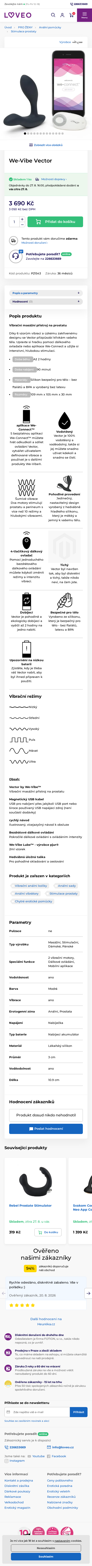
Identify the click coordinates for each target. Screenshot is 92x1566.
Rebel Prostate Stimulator (30, 1206)
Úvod (8, 27)
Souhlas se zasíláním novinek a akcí (26, 1420)
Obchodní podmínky (62, 1507)
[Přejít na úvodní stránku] (17, 15)
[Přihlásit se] (62, 15)
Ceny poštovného (60, 1480)
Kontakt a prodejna (18, 1480)
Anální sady (67, 885)
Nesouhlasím (46, 1548)
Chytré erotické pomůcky (33, 901)
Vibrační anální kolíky (31, 885)
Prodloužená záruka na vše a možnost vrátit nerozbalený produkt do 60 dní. (44, 1372)
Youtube (38, 1456)
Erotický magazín (17, 1507)
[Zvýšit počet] (22, 219)
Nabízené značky (60, 1502)
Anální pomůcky (50, 27)
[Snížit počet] (22, 224)
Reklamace (12, 1496)
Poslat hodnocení (48, 1129)
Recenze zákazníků (61, 1496)
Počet (14, 222)
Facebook (59, 1456)
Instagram (17, 1460)
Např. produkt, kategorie (33, 55)
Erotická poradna (59, 1486)
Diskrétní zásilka (16, 1486)
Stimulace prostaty (23, 31)
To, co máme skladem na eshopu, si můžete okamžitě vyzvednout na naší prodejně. (51, 1356)
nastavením (62, 1540)
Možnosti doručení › (34, 242)
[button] (53, 15)
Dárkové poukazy (17, 1491)
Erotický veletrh (58, 1491)
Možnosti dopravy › (54, 179)
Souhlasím (46, 1556)
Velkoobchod (14, 1502)
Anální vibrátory (26, 893)
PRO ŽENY (25, 27)
